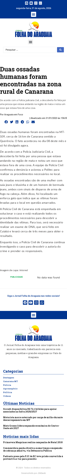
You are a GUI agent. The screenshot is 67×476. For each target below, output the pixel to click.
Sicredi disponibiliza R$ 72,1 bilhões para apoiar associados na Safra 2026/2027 (30, 410)
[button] (33, 14)
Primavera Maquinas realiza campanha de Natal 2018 (33, 442)
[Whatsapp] (40, 3)
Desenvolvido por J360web (33, 473)
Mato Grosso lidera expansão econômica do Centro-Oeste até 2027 (31, 427)
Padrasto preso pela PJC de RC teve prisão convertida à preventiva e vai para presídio (33, 457)
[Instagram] (35, 3)
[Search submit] (60, 49)
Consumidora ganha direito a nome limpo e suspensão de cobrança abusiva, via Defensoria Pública (32, 449)
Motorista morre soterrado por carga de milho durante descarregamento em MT (33, 418)
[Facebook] (26, 3)
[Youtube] (31, 3)
